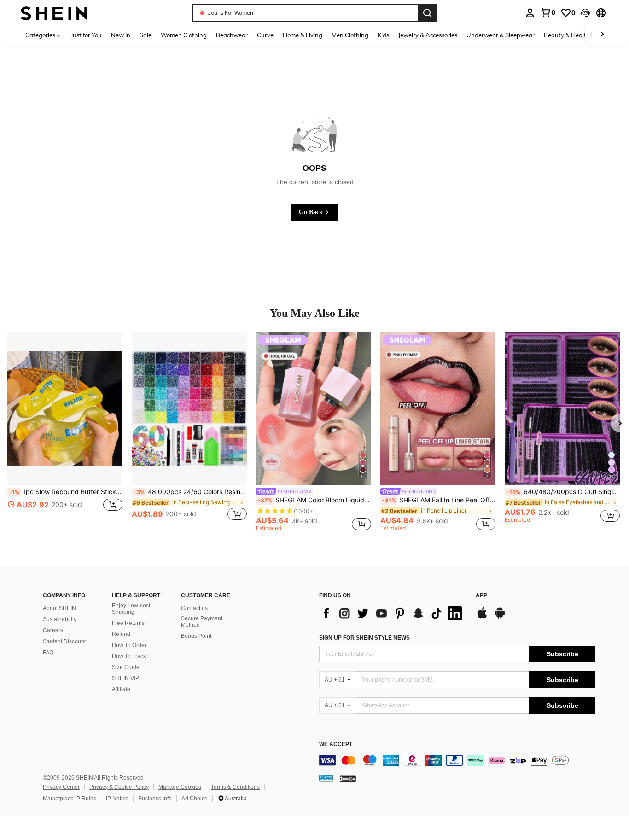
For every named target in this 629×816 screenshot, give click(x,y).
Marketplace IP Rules (69, 798)
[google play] (499, 617)
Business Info (155, 798)
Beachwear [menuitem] (232, 35)
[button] (585, 12)
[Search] (427, 13)
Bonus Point (196, 636)
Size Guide (126, 667)
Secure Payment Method (201, 621)
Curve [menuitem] (265, 35)
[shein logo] (54, 12)
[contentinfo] (457, 760)
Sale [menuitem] (145, 35)
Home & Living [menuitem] (302, 35)
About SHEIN (59, 608)
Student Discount (64, 641)
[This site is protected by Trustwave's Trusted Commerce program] (326, 778)
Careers (53, 630)
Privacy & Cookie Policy (119, 787)
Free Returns (128, 623)
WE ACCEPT (335, 744)
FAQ (48, 652)
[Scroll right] (602, 35)
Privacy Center (61, 787)
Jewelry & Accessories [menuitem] (427, 35)
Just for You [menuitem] (86, 35)
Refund (121, 634)
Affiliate (121, 689)
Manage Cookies (179, 787)
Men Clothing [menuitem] (350, 35)
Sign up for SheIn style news (364, 638)
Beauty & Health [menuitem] (567, 35)
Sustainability (59, 619)
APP (481, 596)
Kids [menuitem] (383, 35)
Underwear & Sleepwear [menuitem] (500, 35)
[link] (548, 12)
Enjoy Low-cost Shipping (131, 608)
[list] (392, 613)
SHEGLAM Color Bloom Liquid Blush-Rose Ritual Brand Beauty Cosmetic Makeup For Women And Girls (314, 500)
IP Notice (117, 798)
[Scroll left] (591, 35)
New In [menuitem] (120, 35)
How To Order (129, 645)
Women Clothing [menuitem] (184, 35)
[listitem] (64, 431)
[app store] (482, 617)
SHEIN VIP (125, 678)
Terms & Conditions (235, 787)
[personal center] (530, 12)
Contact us (194, 608)
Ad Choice (194, 798)
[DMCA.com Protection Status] (348, 778)
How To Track (129, 656)
